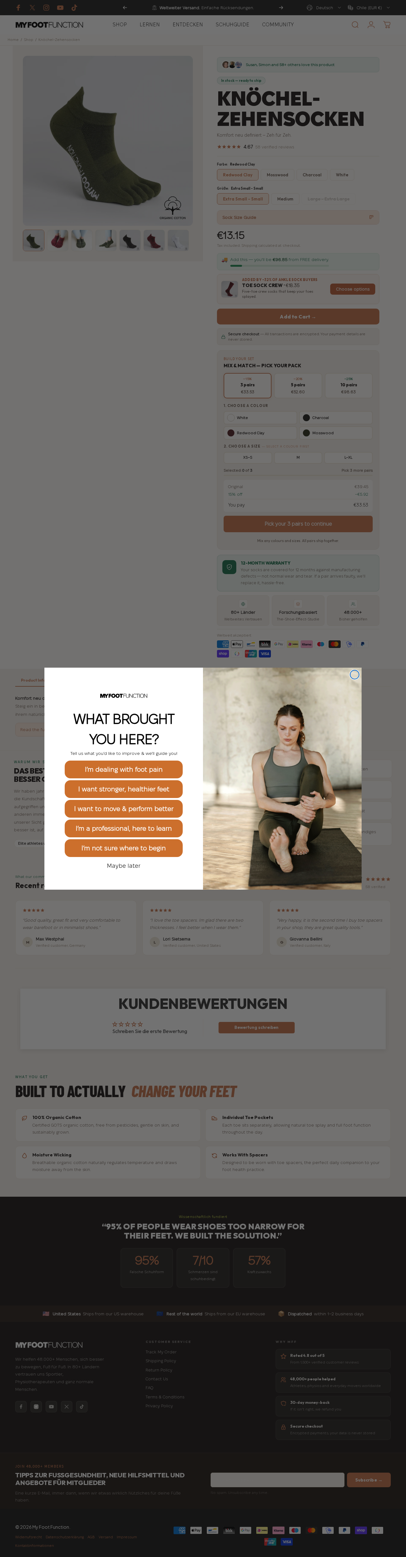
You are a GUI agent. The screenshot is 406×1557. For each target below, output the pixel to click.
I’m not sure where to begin (124, 848)
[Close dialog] (354, 674)
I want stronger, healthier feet (123, 789)
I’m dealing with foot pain (124, 769)
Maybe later (124, 865)
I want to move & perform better (124, 808)
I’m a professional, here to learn (124, 828)
